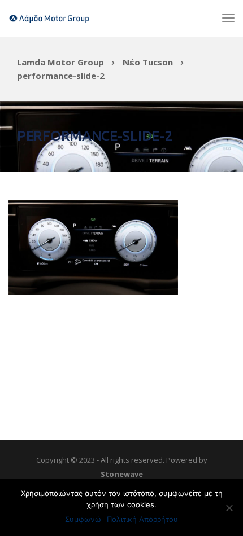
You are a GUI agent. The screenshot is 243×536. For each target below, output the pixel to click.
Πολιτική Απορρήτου (142, 519)
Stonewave (122, 474)
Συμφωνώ (83, 519)
